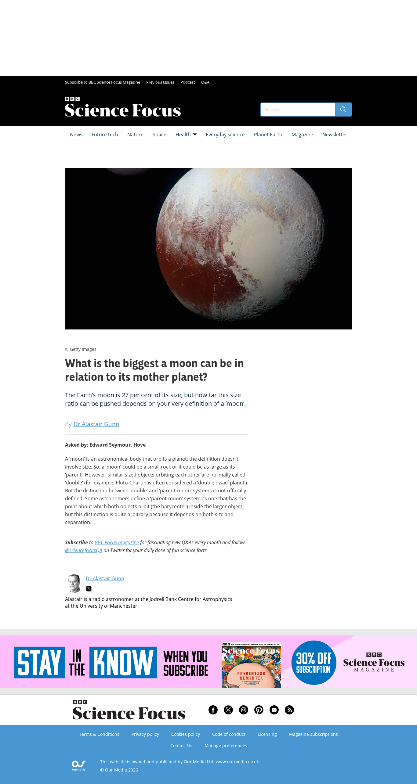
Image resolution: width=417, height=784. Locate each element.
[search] (343, 109)
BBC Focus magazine (117, 542)
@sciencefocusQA (83, 550)
